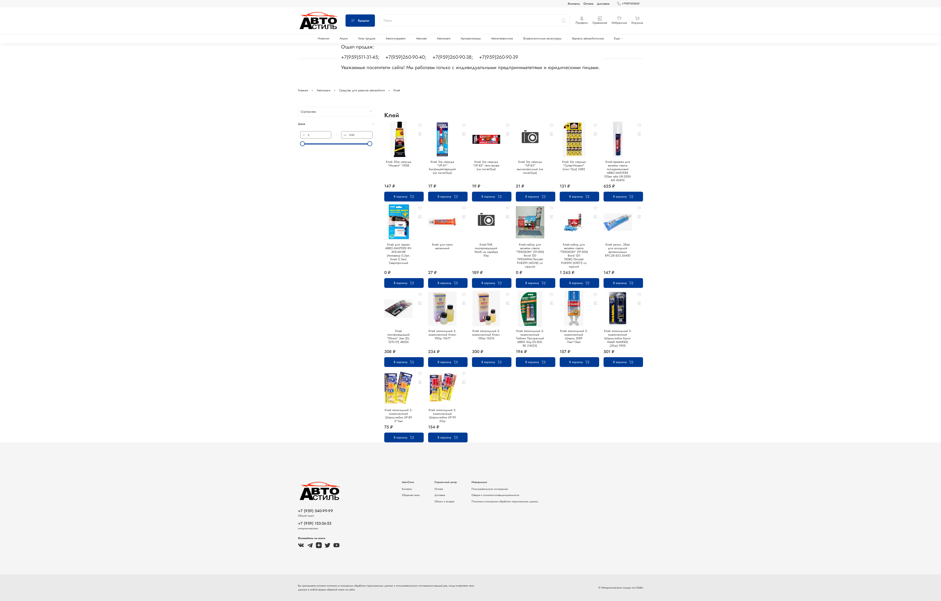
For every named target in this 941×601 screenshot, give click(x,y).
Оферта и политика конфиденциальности (495, 495)
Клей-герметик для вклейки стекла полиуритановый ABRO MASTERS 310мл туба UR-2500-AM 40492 (617, 171)
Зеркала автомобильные (588, 38)
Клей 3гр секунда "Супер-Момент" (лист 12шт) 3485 (574, 165)
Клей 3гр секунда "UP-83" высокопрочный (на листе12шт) (530, 167)
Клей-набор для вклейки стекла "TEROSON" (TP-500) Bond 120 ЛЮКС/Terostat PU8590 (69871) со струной (574, 255)
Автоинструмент (396, 38)
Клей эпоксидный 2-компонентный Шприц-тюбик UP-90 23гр (442, 415)
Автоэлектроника (502, 38)
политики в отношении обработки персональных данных (360, 586)
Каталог (364, 20)
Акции (344, 38)
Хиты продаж (366, 38)
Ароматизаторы (471, 38)
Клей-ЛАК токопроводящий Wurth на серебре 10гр (486, 250)
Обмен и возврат (444, 501)
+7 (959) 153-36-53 (314, 523)
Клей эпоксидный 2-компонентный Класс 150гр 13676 (486, 335)
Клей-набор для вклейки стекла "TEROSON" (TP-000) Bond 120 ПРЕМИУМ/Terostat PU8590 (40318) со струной (530, 255)
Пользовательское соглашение (489, 489)
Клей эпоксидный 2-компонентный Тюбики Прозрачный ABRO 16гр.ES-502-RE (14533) (530, 338)
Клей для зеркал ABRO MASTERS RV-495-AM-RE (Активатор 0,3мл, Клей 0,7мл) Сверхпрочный (398, 253)
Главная (303, 90)
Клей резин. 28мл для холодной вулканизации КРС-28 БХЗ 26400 (617, 250)
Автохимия (443, 38)
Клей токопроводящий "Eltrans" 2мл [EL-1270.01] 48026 (398, 336)
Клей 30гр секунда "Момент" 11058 (398, 164)
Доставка (603, 3)
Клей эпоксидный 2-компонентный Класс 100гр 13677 (442, 335)
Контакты (574, 3)
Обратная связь (411, 495)
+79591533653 (630, 3)
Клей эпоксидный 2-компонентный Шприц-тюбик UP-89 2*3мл (398, 415)
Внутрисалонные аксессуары (542, 38)
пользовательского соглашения (414, 586)
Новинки (323, 38)
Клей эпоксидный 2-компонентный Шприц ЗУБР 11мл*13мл (574, 336)
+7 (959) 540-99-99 (315, 511)
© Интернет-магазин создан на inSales (620, 587)
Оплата (588, 3)
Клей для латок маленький (442, 246)
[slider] (302, 143)
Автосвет (421, 38)
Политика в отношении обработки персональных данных (504, 501)
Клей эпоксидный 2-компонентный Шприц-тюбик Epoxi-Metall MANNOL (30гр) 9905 (617, 338)
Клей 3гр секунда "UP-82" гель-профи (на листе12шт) (486, 165)
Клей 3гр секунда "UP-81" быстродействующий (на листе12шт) (442, 167)
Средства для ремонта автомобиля (362, 90)
